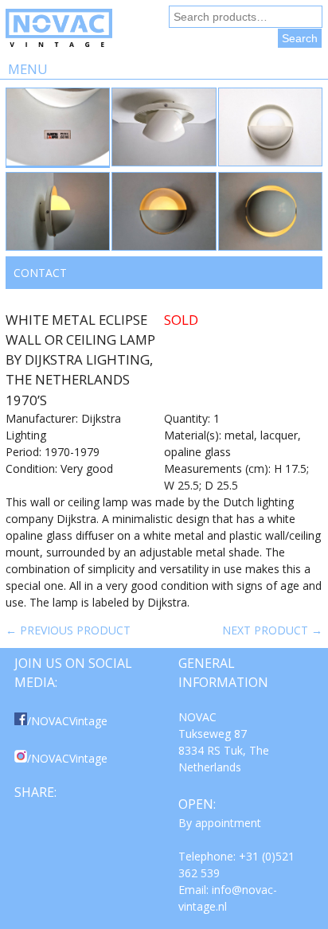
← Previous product (68, 630)
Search (300, 38)
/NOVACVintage (67, 720)
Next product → (272, 630)
